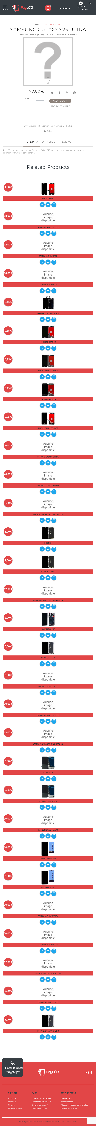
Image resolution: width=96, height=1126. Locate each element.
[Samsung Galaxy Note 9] (48, 705)
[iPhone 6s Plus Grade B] (48, 303)
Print (49, 131)
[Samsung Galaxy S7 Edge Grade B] (48, 504)
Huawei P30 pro (48, 887)
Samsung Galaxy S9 (48, 256)
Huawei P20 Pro (48, 629)
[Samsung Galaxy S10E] (48, 992)
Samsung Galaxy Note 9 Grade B (48, 744)
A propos (12, 1098)
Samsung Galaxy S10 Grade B (48, 973)
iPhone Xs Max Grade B (48, 1031)
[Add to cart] (53, 204)
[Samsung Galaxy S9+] (48, 274)
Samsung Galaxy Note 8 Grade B (48, 600)
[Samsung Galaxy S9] (48, 246)
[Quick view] (42, 204)
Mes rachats (66, 1098)
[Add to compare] (48, 204)
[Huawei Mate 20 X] (48, 848)
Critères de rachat (39, 1108)
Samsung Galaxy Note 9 (48, 715)
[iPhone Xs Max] (48, 648)
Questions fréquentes (41, 1098)
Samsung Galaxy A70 (48, 830)
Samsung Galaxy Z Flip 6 (48, 485)
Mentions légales (71, 1122)
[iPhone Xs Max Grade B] (48, 1021)
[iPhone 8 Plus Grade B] (48, 418)
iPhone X (48, 543)
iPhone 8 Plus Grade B (48, 428)
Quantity (28, 98)
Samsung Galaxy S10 (48, 945)
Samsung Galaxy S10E (48, 1002)
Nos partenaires (15, 1108)
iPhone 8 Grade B (48, 399)
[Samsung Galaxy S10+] (48, 906)
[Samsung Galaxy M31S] (48, 676)
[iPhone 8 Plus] (48, 188)
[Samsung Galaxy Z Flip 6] (48, 475)
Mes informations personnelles (74, 1105)
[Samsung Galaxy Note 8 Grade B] (48, 590)
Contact (11, 1105)
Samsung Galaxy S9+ (48, 285)
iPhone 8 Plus (48, 198)
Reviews (65, 141)
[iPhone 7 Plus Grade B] (48, 361)
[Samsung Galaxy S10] (48, 935)
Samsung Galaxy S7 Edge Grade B (48, 514)
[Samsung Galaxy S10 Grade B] (48, 963)
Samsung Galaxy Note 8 (48, 227)
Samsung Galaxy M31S (48, 686)
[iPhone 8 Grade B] (48, 389)
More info (31, 141)
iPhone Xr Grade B (48, 801)
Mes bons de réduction (71, 1108)
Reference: (23, 35)
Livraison (12, 1102)
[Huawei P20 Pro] (48, 619)
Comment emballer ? (41, 1102)
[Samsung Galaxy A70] (48, 820)
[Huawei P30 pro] (48, 877)
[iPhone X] (48, 533)
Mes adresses (67, 1102)
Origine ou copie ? (40, 1105)
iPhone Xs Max (48, 658)
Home (37, 24)
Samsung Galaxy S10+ (48, 916)
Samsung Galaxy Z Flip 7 (48, 457)
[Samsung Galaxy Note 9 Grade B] (48, 734)
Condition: (60, 35)
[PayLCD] (22, 8)
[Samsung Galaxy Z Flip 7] (48, 447)
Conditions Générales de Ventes (54, 1122)
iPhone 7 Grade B (48, 342)
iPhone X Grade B (48, 572)
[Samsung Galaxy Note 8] (48, 217)
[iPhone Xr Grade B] (48, 791)
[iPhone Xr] (48, 762)
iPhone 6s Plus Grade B (48, 313)
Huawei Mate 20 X (48, 859)
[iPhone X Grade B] (48, 562)
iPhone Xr (48, 773)
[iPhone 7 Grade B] (48, 332)
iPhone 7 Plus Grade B (48, 371)
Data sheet (49, 141)
